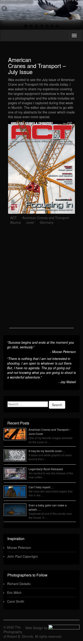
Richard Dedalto (19, 583)
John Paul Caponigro (22, 556)
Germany (46, 222)
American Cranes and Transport (45, 217)
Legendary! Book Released (46, 469)
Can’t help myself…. (41, 487)
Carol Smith (15, 601)
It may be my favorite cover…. (47, 451)
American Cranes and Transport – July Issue (37, 65)
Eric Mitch (14, 592)
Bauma (15, 222)
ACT (13, 217)
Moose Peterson (19, 547)
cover (30, 222)
